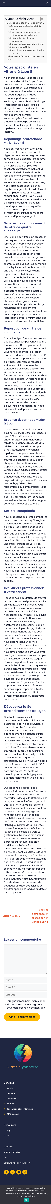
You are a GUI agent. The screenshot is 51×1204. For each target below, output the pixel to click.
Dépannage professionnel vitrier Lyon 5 (26, 27)
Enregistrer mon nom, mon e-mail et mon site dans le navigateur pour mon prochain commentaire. (26, 1004)
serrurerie (11, 1093)
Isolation (10, 1103)
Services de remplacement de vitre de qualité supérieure (26, 33)
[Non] (47, 1194)
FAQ (8, 1135)
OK (26, 1200)
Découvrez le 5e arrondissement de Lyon (25, 58)
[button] (47, 3)
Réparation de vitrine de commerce (23, 39)
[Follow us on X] (12, 1172)
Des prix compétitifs (21, 47)
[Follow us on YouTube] (18, 1172)
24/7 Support (13, 1114)
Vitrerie (10, 1088)
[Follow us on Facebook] (6, 1172)
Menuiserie (11, 1098)
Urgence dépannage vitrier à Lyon (28, 44)
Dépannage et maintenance (20, 1109)
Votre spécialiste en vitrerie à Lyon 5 (25, 23)
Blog (8, 1130)
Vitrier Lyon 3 (11, 915)
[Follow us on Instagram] (24, 1172)
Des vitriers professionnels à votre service (28, 51)
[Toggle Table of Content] (41, 19)
